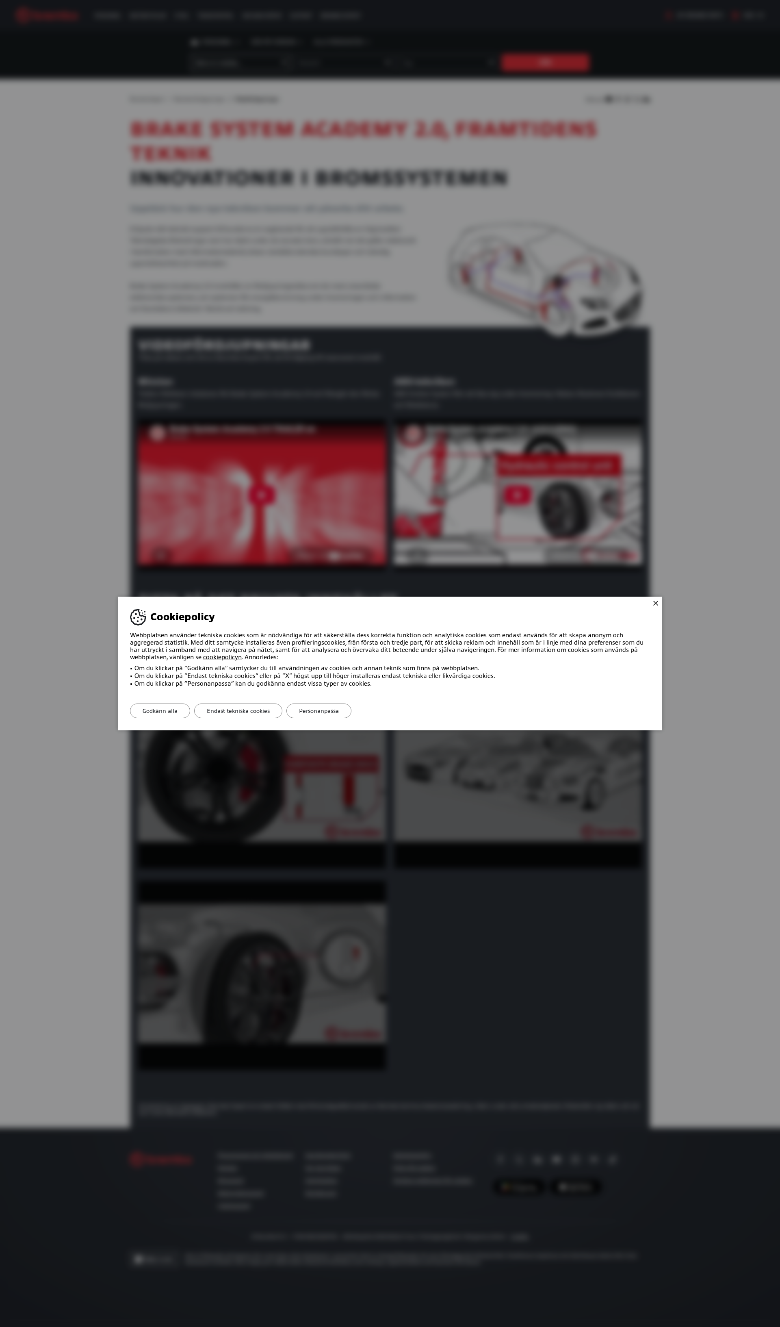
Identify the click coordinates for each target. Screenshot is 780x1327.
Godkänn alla (160, 711)
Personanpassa (319, 711)
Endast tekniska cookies (238, 711)
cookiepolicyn (222, 657)
